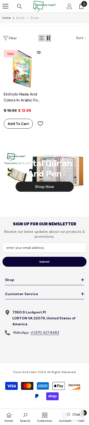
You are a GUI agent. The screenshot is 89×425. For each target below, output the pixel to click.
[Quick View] (39, 52)
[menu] (5, 6)
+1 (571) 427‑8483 (44, 332)
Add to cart (18, 123)
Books (20, 18)
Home (6, 18)
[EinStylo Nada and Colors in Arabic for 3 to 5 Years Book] (22, 69)
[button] (41, 38)
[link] (25, 417)
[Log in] (69, 6)
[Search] (19, 6)
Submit (44, 262)
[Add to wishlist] (38, 123)
